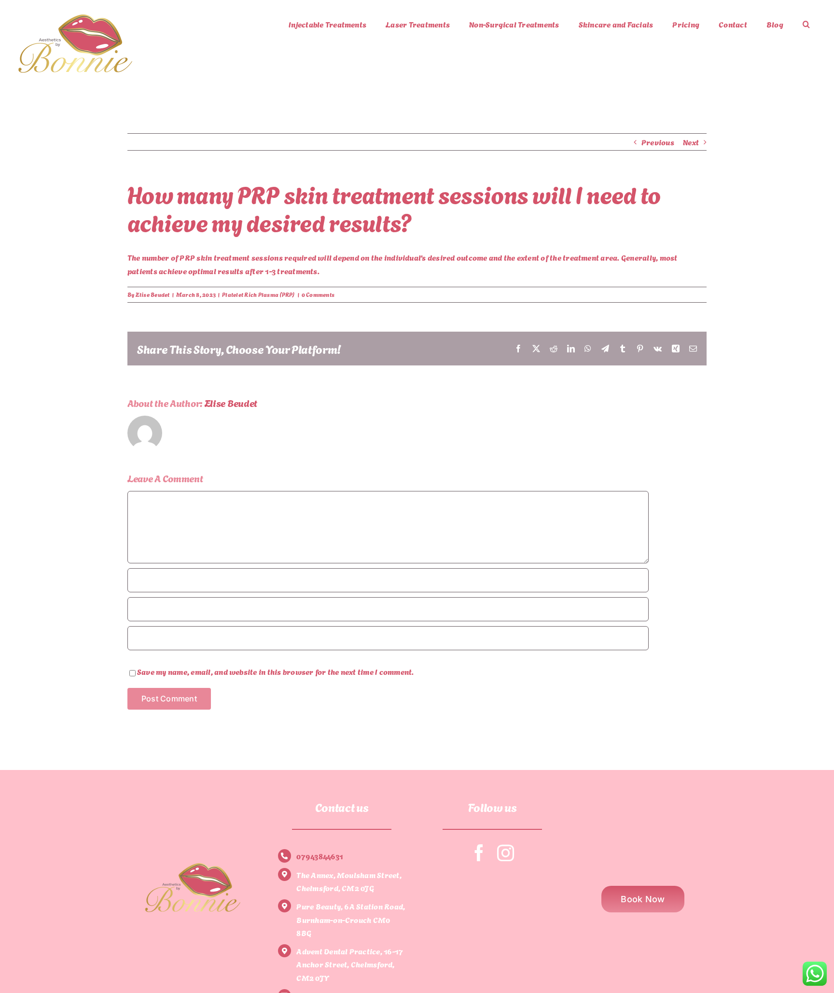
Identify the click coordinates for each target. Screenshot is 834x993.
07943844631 (319, 855)
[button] (806, 24)
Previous (657, 141)
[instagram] (505, 852)
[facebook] (479, 852)
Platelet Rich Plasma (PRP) (258, 294)
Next (691, 141)
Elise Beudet (153, 294)
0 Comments (318, 294)
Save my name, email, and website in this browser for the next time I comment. (275, 671)
